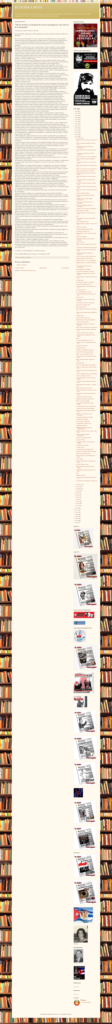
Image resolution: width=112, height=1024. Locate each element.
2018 (76, 128)
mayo (77, 497)
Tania (77, 216)
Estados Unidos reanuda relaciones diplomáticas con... (86, 313)
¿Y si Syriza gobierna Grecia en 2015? (84, 340)
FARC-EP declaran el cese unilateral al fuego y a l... (86, 263)
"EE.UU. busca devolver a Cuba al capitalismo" (86, 156)
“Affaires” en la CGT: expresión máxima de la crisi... (86, 343)
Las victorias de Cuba (80, 289)
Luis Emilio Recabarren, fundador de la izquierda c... (84, 253)
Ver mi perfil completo (86, 1002)
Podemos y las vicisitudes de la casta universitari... (84, 414)
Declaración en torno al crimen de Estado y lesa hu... (86, 190)
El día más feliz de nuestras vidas (83, 317)
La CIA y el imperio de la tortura (83, 375)
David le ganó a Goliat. (81, 307)
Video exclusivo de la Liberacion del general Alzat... (85, 394)
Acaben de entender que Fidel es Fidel (84, 229)
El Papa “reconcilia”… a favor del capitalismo (86, 260)
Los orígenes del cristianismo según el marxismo (86, 247)
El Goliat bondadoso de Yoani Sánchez (84, 258)
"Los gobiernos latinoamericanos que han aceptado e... (85, 153)
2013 (76, 508)
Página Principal (43, 268)
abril (77, 499)
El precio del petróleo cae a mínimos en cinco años (86, 390)
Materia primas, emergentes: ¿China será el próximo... (85, 324)
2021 (76, 121)
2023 (76, 117)
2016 (76, 132)
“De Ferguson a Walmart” (81, 425)
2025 (76, 113)
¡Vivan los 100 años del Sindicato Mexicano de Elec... (86, 371)
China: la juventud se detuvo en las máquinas (86, 365)
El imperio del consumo (81, 227)
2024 (76, 115)
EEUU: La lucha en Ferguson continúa (84, 354)
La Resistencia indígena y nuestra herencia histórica (85, 442)
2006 (76, 522)
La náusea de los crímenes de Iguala (84, 396)
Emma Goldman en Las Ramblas (83, 269)
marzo (77, 501)
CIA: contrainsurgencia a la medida (83, 292)
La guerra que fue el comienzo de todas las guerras (85, 195)
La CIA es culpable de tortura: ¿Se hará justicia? (86, 373)
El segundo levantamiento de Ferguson (84, 417)
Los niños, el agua (80, 447)
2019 (76, 126)
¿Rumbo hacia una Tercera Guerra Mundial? (85, 319)
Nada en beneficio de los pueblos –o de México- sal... (86, 385)
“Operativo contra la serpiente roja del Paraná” (86, 208)
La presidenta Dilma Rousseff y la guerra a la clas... (86, 294)
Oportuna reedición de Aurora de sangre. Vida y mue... (86, 431)
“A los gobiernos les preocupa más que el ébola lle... (86, 478)
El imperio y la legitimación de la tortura (85, 350)
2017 (76, 130)
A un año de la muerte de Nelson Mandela (85, 408)
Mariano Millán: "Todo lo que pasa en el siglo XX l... (86, 233)
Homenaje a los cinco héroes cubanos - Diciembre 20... (84, 199)
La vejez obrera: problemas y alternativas (85, 271)
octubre (78, 486)
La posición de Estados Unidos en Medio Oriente (85, 403)
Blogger (69, 1014)
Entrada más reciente (19, 268)
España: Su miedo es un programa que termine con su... (86, 356)
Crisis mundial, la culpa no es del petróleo (85, 282)
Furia (77, 473)
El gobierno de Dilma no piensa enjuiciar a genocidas (85, 239)
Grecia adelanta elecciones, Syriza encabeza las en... (86, 150)
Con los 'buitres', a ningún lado (83, 421)
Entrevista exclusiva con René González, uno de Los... (86, 277)
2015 (76, 134)
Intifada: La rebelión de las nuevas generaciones (86, 168)
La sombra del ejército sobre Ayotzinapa (84, 332)
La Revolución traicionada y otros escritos (85, 171)
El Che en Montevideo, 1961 (82, 221)
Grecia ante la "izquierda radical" (83, 304)
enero (77, 505)
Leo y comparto (79, 459)
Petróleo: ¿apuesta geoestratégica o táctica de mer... (85, 143)
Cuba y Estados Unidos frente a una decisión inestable (85, 218)
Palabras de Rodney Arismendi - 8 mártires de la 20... (86, 224)
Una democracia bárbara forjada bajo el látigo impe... (86, 183)
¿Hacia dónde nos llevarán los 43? (83, 453)
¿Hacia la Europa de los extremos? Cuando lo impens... (86, 378)
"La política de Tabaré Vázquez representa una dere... (86, 381)
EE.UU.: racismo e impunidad (82, 401)
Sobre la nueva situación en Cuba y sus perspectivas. (84, 202)
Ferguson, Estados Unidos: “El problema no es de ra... (86, 461)
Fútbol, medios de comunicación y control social (86, 327)
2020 (76, 123)
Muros (77, 338)
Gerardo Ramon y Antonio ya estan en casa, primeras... (85, 300)
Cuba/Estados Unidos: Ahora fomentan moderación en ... (84, 147)
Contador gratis (76, 994)
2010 (76, 514)
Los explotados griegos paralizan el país (84, 449)
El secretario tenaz (80, 362)
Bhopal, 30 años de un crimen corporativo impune (85, 467)
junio (77, 495)
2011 (76, 512)
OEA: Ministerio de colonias (82, 210)
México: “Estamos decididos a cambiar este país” (85, 360)
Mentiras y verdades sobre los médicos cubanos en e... (86, 367)
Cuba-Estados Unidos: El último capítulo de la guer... (86, 287)
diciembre (78, 138)
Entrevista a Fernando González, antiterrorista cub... (86, 330)
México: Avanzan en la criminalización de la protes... (85, 456)
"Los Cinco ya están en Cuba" (82, 322)
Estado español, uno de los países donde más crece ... (85, 411)
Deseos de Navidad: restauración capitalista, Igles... (85, 159)
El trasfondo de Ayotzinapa (82, 419)
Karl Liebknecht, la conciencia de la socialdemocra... (84, 266)
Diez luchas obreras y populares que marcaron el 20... (86, 140)
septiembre (78, 488)
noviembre (78, 484)
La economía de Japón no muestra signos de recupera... (85, 180)
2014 (76, 136)
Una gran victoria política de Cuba (83, 284)
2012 (76, 510)
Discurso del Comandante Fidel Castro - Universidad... (84, 206)
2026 (76, 111)
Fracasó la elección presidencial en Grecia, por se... (86, 244)
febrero (78, 503)
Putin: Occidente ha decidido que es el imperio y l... (86, 309)
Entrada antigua (65, 268)
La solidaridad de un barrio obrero (83, 423)
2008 (76, 518)
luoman (57, 1014)
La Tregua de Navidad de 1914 (83, 231)
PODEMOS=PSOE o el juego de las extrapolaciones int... (84, 428)
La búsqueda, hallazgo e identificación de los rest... (85, 213)
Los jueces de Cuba (80, 439)
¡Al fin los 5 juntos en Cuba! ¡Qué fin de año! (86, 256)
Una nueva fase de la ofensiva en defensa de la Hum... (86, 250)
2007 (76, 520)
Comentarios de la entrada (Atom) (28, 270)
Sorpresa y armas (80, 297)
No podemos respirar (80, 347)
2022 (76, 119)
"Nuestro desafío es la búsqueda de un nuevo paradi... (85, 335)
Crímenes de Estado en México (83, 193)
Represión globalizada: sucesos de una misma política (86, 173)
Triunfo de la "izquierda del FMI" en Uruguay (86, 451)
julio (77, 493)
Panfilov (84, 1000)
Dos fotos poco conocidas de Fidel (83, 437)
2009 (76, 516)
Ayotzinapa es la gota (80, 475)
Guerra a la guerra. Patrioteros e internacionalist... (83, 435)
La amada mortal (80, 280)
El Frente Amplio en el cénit (82, 464)
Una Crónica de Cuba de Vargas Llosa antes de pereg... (86, 187)
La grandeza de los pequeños (82, 445)
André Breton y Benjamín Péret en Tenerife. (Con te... (85, 274)
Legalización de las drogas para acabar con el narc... (86, 470)
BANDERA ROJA (28, 7)
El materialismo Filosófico (82, 345)
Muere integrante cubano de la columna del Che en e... (86, 166)
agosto (78, 491)
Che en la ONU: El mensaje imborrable (84, 352)
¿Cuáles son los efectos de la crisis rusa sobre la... (86, 177)
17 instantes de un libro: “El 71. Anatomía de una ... (86, 162)
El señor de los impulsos (81, 236)
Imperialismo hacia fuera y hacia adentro (85, 399)
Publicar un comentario (22, 265)
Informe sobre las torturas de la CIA (84, 388)
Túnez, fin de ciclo (80, 242)
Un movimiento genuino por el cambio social (86, 406)
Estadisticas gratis (76, 986)
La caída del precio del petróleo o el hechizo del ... (86, 481)
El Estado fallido (80, 315)
